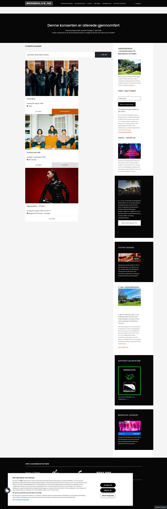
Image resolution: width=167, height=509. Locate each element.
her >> (127, 399)
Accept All (108, 485)
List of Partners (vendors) (21, 500)
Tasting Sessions (119, 3)
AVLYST (65, 165)
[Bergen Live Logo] (39, 3)
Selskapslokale (80, 3)
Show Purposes (108, 496)
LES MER (38, 111)
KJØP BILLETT (65, 111)
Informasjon (106, 3)
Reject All (108, 490)
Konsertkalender (67, 3)
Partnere (97, 3)
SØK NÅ (104, 55)
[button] (7, 490)
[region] (70, 489)
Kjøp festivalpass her (129, 223)
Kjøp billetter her (123, 347)
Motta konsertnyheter (127, 104)
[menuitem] (67, 3)
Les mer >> (132, 85)
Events (89, 3)
